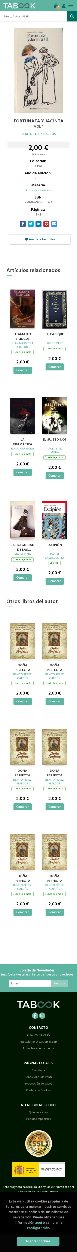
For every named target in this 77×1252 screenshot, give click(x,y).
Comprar (22, 370)
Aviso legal (39, 1070)
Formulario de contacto (38, 1048)
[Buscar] (72, 16)
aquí (38, 1222)
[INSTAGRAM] (42, 1015)
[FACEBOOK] (35, 1015)
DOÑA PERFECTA (22, 667)
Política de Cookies (38, 1090)
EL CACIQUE (55, 334)
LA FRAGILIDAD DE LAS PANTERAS (22, 547)
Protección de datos (38, 1083)
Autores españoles (38, 190)
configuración (38, 1228)
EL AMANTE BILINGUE (22, 336)
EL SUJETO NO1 (54, 439)
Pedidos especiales (38, 1118)
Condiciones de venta (39, 1077)
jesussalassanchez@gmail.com (39, 1041)
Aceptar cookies (38, 1241)
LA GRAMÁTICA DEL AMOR (22, 441)
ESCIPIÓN (54, 545)
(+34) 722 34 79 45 (38, 1035)
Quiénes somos (38, 1112)
